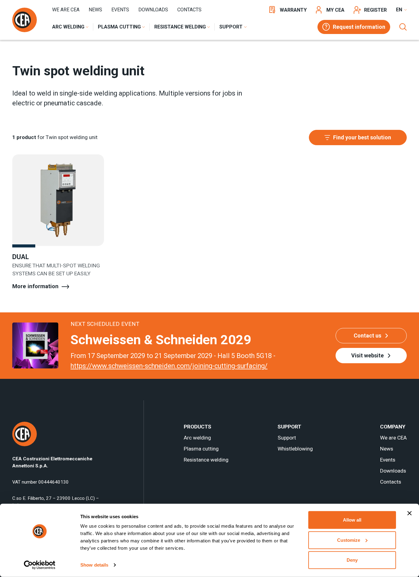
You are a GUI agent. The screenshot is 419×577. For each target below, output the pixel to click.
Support (287, 438)
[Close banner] (409, 513)
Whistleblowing (295, 449)
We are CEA (65, 10)
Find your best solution (362, 137)
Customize (348, 539)
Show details (94, 565)
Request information (359, 27)
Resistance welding (206, 460)
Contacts (189, 10)
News (95, 10)
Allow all (352, 519)
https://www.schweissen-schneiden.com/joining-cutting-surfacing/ (169, 366)
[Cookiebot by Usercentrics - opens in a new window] (40, 565)
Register (375, 10)
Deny (352, 560)
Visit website (367, 355)
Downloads (153, 10)
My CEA (335, 10)
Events (120, 10)
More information (35, 286)
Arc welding (197, 438)
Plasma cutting (201, 449)
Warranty (293, 10)
